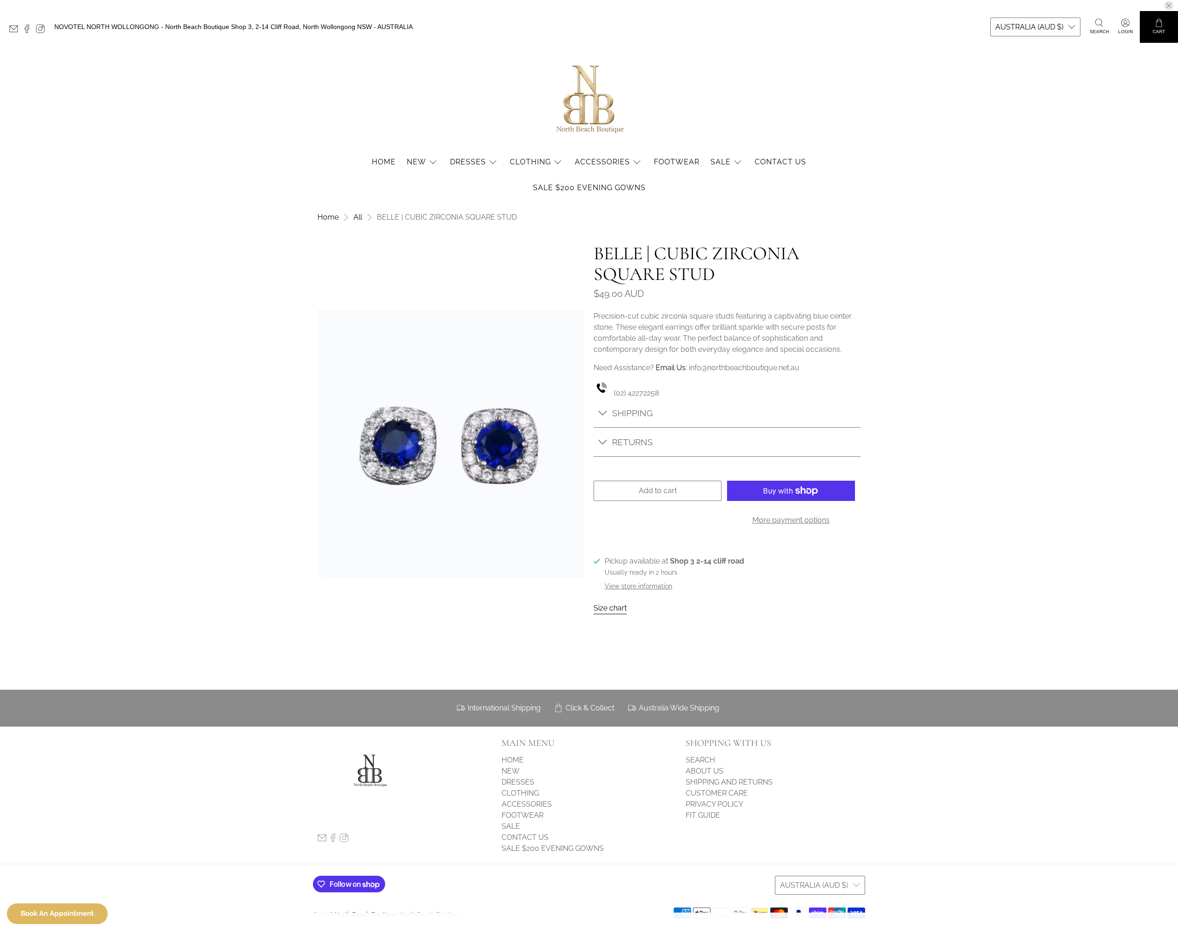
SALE (720, 161)
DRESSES (468, 161)
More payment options (791, 520)
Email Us (671, 367)
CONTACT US (780, 161)
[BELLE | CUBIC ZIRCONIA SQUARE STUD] (451, 443)
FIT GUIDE (703, 815)
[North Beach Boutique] (589, 98)
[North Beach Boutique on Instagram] (42, 31)
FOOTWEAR (676, 161)
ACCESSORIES (602, 161)
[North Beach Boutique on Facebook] (29, 31)
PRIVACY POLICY (714, 804)
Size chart (610, 608)
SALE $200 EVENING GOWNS (589, 187)
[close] (1168, 5)
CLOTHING (530, 161)
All (357, 217)
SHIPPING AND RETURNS (729, 782)
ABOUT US (704, 771)
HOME (384, 161)
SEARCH (700, 760)
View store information (638, 586)
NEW (416, 161)
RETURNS (632, 442)
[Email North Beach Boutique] (16, 31)
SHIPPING (632, 413)
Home (328, 217)
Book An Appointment (57, 913)
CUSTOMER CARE (717, 793)
